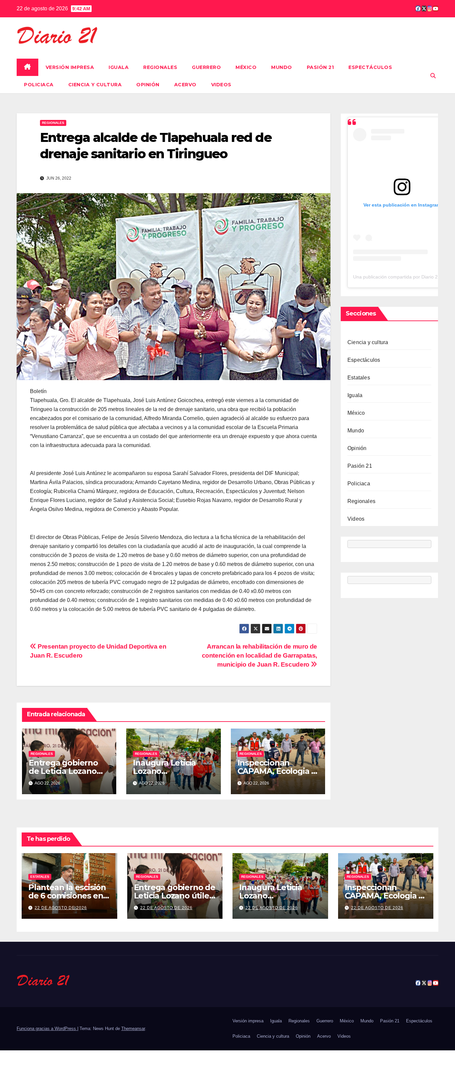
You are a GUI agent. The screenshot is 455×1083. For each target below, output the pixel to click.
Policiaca (39, 85)
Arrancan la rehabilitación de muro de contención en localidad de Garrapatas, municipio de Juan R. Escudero (259, 655)
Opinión (148, 85)
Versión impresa (70, 67)
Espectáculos (370, 67)
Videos (221, 85)
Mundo (281, 67)
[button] (433, 76)
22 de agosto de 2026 (61, 907)
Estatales (358, 377)
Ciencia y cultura (95, 85)
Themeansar (133, 1028)
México (245, 67)
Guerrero (206, 67)
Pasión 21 (320, 67)
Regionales (160, 67)
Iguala (119, 67)
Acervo (185, 85)
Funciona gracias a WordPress (47, 1028)
